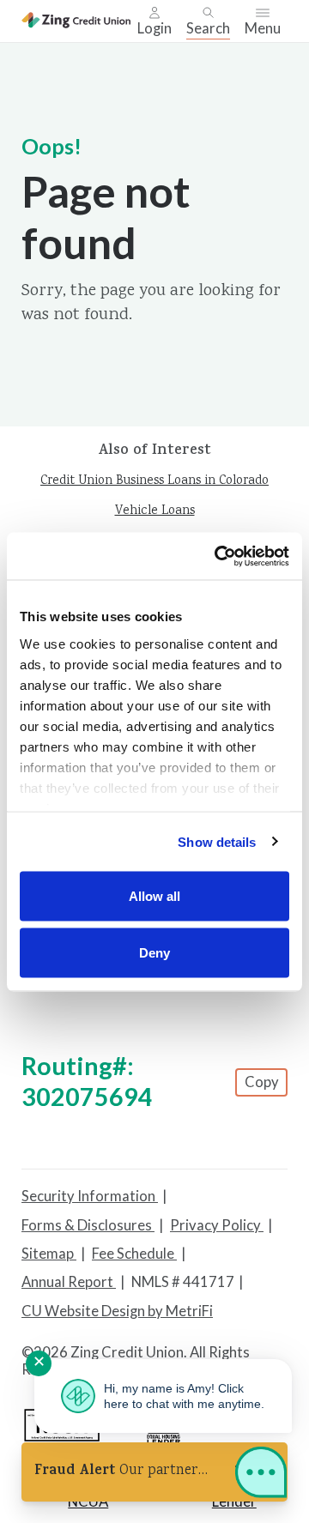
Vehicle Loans (155, 511)
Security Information (89, 1196)
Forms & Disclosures (87, 1225)
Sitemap (48, 1253)
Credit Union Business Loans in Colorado (154, 481)
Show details (217, 841)
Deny (154, 952)
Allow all (154, 896)
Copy (262, 1082)
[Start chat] (261, 1476)
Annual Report (68, 1281)
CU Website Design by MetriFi (117, 1311)
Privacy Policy (217, 1225)
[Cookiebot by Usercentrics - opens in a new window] (218, 556)
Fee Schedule (134, 1253)
